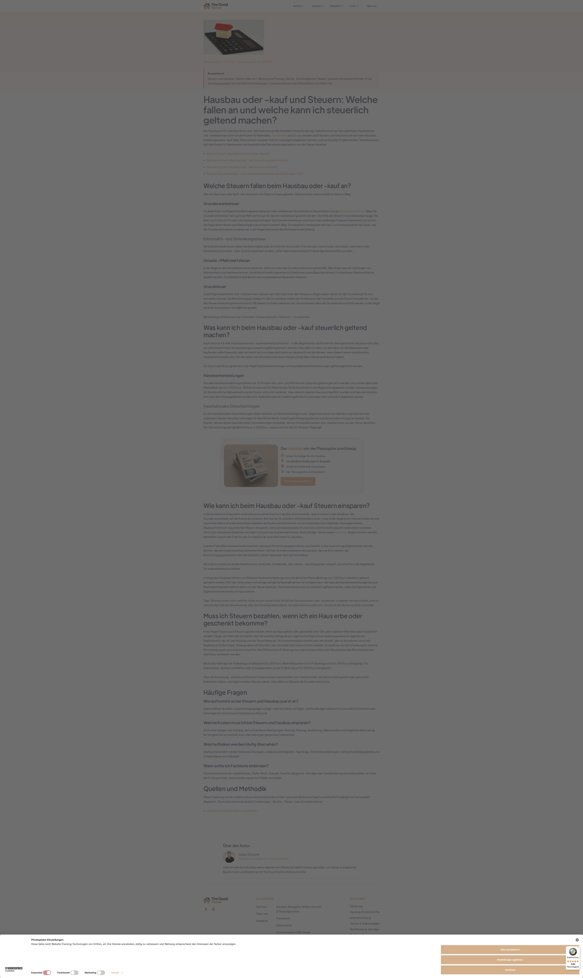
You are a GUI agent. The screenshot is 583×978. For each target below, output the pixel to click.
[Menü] (578, 948)
